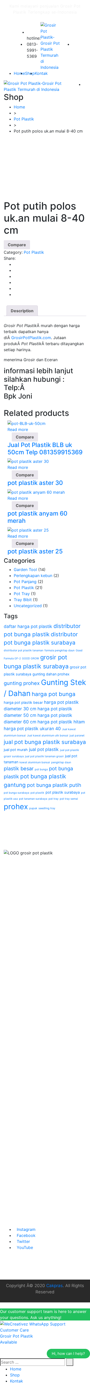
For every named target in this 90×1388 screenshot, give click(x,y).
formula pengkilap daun (59, 650)
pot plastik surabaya (63, 792)
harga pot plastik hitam (61, 721)
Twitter (23, 1241)
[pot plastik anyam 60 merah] (36, 491)
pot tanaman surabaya (33, 798)
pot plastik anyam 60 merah (38, 517)
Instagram (26, 1229)
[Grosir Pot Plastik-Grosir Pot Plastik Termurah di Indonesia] (51, 46)
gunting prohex (22, 683)
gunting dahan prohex (51, 674)
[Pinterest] (15, 294)
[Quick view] (9, 436)
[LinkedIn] (15, 282)
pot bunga (41, 769)
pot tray (53, 798)
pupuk (33, 808)
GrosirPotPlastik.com (31, 337)
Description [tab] (22, 310)
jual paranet (77, 735)
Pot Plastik (34, 252)
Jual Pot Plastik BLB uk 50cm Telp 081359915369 (45, 448)
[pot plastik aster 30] (28, 461)
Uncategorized (28, 605)
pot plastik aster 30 (35, 482)
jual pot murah (16, 749)
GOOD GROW (30, 658)
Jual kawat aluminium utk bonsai (47, 735)
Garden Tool (25, 569)
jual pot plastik (44, 749)
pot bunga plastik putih (54, 785)
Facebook (26, 1235)
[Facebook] (15, 264)
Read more (18, 429)
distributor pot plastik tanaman (23, 650)
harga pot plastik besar (23, 702)
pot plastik (37, 792)
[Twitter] (15, 270)
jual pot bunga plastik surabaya (45, 742)
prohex (16, 806)
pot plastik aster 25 (35, 551)
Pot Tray (22, 593)
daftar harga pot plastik (28, 626)
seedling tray (46, 808)
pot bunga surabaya (16, 792)
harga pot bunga (54, 694)
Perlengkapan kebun (33, 575)
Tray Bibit (23, 599)
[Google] (15, 276)
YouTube (25, 1247)
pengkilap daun (61, 762)
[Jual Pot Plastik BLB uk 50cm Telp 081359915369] (27, 423)
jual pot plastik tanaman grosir (44, 756)
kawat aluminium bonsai (35, 762)
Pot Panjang (25, 581)
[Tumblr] (15, 288)
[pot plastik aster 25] (28, 529)
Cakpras (54, 1285)
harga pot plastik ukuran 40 (32, 728)
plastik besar (19, 769)
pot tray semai (69, 798)
